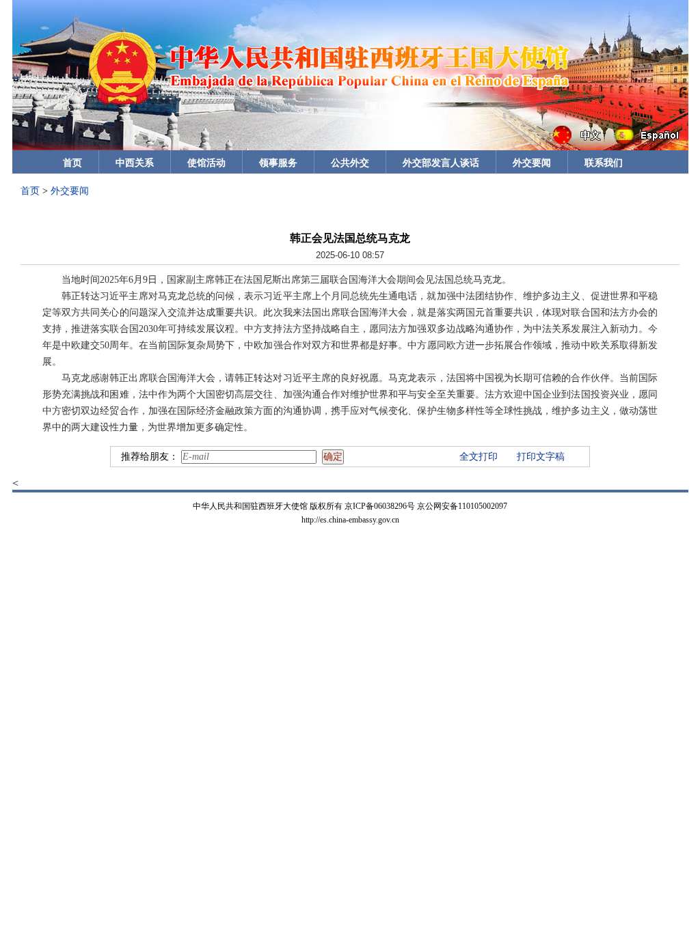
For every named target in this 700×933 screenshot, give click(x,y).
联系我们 (603, 163)
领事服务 (278, 163)
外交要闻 (532, 163)
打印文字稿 (541, 456)
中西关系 (135, 163)
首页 (72, 163)
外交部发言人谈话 (441, 163)
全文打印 (478, 456)
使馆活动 (206, 163)
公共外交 (350, 163)
